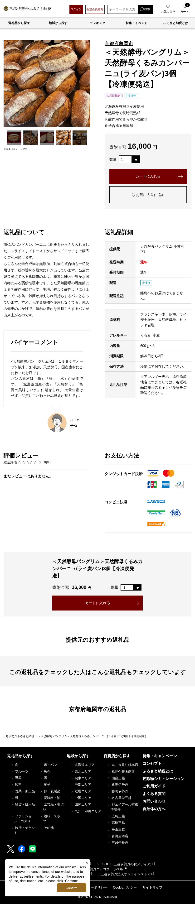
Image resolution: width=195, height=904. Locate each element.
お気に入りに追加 (150, 195)
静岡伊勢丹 (119, 791)
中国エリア (82, 798)
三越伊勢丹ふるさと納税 (18, 736)
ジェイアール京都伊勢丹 (124, 807)
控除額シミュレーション (164, 779)
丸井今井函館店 (123, 771)
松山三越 (118, 829)
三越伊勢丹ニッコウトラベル (101, 869)
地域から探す (58, 23)
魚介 (46, 771)
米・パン (50, 765)
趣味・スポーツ (53, 818)
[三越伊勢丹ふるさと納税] (27, 9)
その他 (48, 828)
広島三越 (118, 816)
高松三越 (118, 823)
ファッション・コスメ (23, 818)
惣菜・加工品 (24, 791)
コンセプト (152, 763)
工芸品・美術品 (53, 807)
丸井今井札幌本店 (124, 765)
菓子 (46, 784)
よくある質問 (154, 794)
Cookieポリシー (125, 887)
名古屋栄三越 (121, 798)
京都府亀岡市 (119, 43)
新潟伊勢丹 (119, 784)
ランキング (97, 23)
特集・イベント (136, 23)
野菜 (18, 778)
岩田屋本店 (119, 836)
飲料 (18, 784)
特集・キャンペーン (160, 756)
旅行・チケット (24, 830)
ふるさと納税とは (158, 771)
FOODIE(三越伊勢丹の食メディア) (125, 864)
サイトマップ (152, 887)
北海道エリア (84, 765)
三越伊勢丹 (119, 843)
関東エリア (82, 778)
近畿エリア (82, 791)
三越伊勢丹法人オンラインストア (126, 874)
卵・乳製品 (51, 791)
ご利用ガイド (154, 786)
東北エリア (82, 771)
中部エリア (82, 784)
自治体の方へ (154, 809)
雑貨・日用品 (24, 804)
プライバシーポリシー (90, 887)
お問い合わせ (154, 801)
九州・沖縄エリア (87, 811)
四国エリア (82, 804)
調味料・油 (51, 798)
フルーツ (21, 771)
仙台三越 (118, 778)
